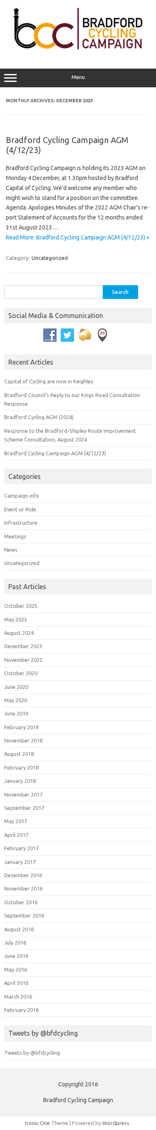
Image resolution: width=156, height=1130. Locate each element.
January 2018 (20, 781)
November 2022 (23, 660)
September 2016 (24, 915)
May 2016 (15, 969)
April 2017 (16, 835)
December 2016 (23, 875)
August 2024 (19, 633)
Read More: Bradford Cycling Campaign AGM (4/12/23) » (77, 237)
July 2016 (15, 942)
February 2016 (21, 1010)
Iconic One (37, 1123)
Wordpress (115, 1123)
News (10, 550)
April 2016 (16, 983)
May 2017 (15, 821)
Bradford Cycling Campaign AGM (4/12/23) (55, 453)
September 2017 (24, 808)
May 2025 (15, 619)
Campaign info (21, 495)
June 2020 (16, 687)
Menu (78, 77)
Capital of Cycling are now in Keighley (48, 381)
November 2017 (23, 794)
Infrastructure (20, 523)
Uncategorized (50, 258)
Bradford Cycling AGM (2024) (39, 417)
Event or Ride (20, 509)
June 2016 (16, 956)
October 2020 (20, 673)
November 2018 (23, 740)
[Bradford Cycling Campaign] (78, 51)
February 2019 (21, 727)
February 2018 (21, 767)
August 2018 (19, 754)
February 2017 (21, 848)
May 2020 (15, 700)
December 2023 (23, 646)
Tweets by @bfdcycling (32, 1053)
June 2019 (16, 713)
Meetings (15, 536)
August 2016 (19, 929)
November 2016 (23, 888)
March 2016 (18, 996)
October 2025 (20, 606)
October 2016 (20, 902)
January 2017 (20, 862)
